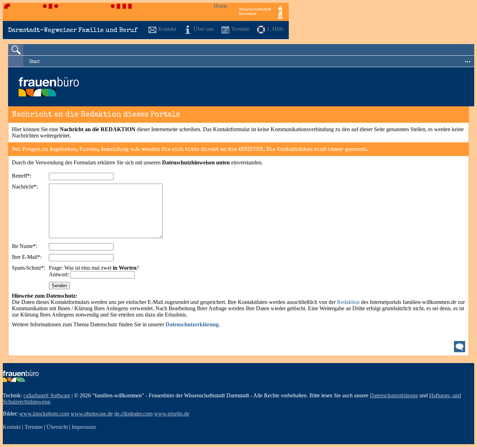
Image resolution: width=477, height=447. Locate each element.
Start (34, 61)
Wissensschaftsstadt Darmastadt (261, 12)
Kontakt (167, 29)
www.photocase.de (92, 414)
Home (220, 6)
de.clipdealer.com (133, 414)
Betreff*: (21, 176)
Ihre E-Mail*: (27, 257)
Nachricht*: (25, 187)
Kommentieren (459, 346)
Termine (240, 29)
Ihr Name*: (24, 246)
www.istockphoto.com (44, 414)
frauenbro (21, 376)
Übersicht (57, 427)
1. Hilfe (275, 29)
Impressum (84, 427)
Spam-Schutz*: (28, 268)
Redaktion (349, 302)
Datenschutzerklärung (394, 395)
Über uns (203, 29)
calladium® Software (46, 395)
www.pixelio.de (171, 414)
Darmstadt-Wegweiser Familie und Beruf (72, 30)
